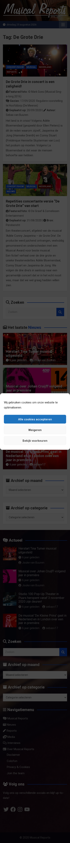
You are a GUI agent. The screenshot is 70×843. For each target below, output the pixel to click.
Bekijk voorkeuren (35, 440)
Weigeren (35, 430)
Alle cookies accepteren (35, 419)
